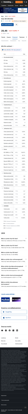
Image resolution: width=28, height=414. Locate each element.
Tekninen (21, 37)
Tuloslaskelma (13, 40)
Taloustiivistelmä (4, 40)
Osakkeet (3, 5)
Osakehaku (10, 5)
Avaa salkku (18, 340)
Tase (19, 40)
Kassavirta (24, 40)
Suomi (16, 5)
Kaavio (9, 37)
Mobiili (16, 338)
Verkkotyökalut (18, 343)
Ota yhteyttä (4, 343)
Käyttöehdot (3, 395)
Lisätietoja (3, 338)
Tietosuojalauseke (5, 400)
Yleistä (3, 37)
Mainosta (3, 340)
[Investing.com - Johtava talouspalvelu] (8, 2)
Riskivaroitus (4, 404)
